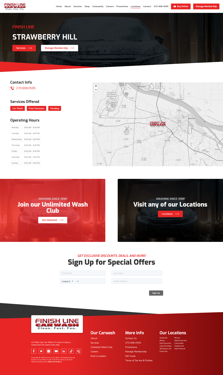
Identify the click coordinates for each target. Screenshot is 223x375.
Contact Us (131, 338)
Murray (177, 338)
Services (21, 48)
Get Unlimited (49, 220)
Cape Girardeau (166, 346)
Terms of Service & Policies (139, 360)
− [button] (96, 89)
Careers (94, 351)
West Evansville (180, 340)
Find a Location (98, 356)
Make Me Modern (55, 362)
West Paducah (179, 349)
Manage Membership (56, 48)
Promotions (131, 347)
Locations (167, 213)
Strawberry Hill (165, 349)
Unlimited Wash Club (101, 347)
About (94, 338)
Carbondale (178, 343)
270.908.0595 (25, 88)
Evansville (163, 351)
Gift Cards (130, 356)
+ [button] (96, 85)
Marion (162, 340)
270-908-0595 (133, 342)
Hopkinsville (179, 346)
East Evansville (165, 343)
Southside (163, 338)
